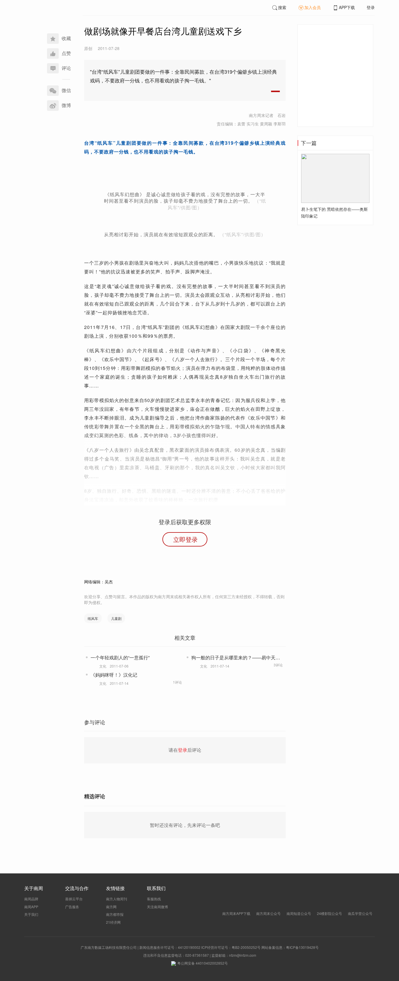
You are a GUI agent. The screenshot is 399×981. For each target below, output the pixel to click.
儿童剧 (116, 618)
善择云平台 (74, 898)
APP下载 (347, 7)
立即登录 (185, 539)
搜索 (282, 7)
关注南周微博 (157, 906)
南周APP (31, 906)
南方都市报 (115, 914)
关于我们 (31, 914)
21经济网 (113, 922)
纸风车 (93, 618)
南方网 (111, 906)
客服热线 (154, 898)
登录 (371, 7)
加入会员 (312, 7)
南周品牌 (31, 898)
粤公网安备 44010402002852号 (202, 963)
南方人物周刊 (116, 898)
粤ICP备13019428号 (302, 947)
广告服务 (72, 906)
